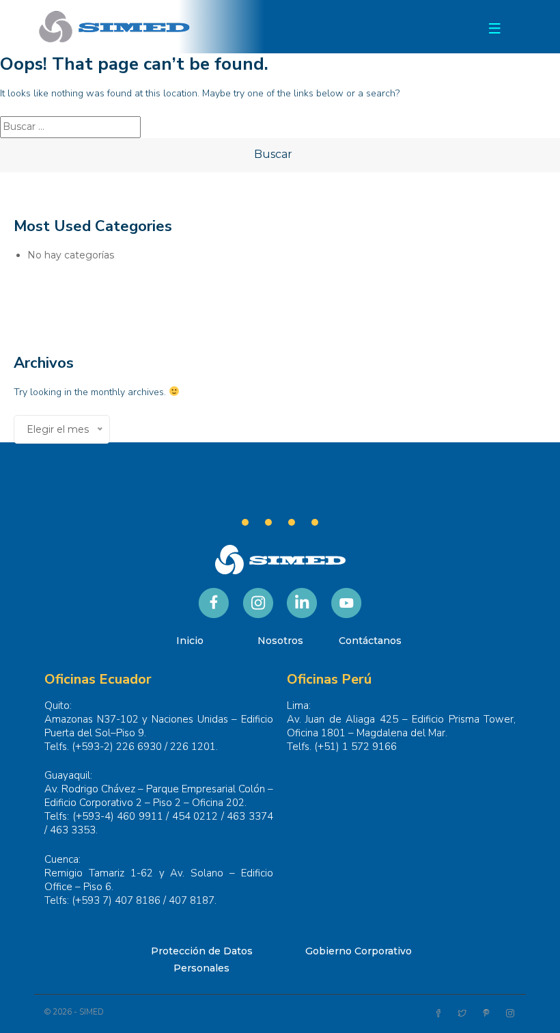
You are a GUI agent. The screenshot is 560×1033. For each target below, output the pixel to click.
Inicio (190, 640)
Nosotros (280, 640)
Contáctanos (370, 640)
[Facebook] (438, 1013)
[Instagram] (510, 1013)
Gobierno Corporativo (358, 951)
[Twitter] (462, 1013)
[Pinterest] (486, 1013)
